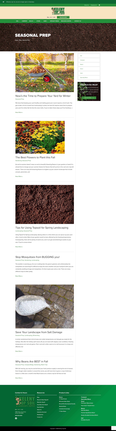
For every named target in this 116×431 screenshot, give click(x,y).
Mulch (81, 64)
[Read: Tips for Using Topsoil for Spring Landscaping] (44, 204)
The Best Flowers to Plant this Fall (35, 157)
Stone (81, 68)
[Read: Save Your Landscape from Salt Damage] (44, 306)
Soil (81, 55)
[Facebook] (16, 418)
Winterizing (36, 335)
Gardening (18, 160)
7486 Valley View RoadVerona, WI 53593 (20, 412)
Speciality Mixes (86, 399)
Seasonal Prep (19, 99)
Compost (82, 60)
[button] (89, 97)
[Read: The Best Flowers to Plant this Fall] (40, 137)
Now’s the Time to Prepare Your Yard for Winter (43, 96)
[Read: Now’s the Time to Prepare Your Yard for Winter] (44, 72)
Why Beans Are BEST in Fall (31, 361)
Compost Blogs (29, 365)
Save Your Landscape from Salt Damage (38, 332)
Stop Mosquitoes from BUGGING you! (37, 257)
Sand (81, 73)
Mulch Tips (44, 365)
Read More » (19, 113)
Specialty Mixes (84, 77)
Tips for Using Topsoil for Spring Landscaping (41, 227)
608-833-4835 (63, 17)
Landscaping (19, 231)
